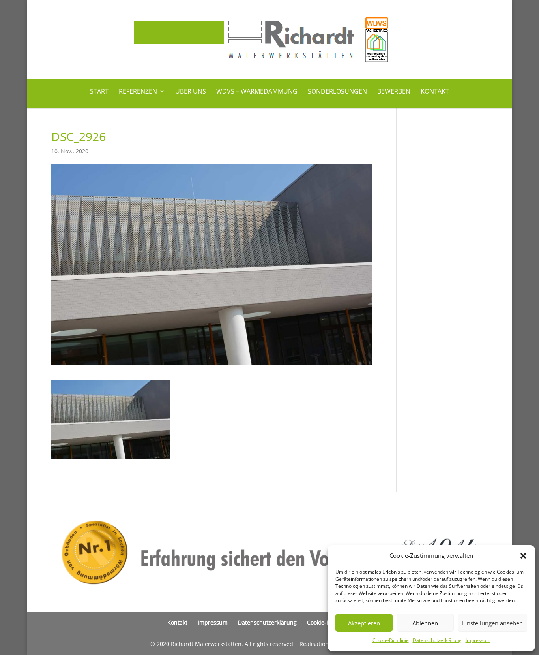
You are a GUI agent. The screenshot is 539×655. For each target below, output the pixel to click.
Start (99, 92)
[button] (523, 556)
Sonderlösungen (337, 92)
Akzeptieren (364, 623)
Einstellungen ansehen (492, 623)
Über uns (190, 92)
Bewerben (393, 92)
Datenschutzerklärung (437, 640)
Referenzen (138, 92)
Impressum (478, 640)
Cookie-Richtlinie (390, 640)
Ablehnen (425, 623)
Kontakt (435, 92)
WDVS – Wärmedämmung (257, 92)
